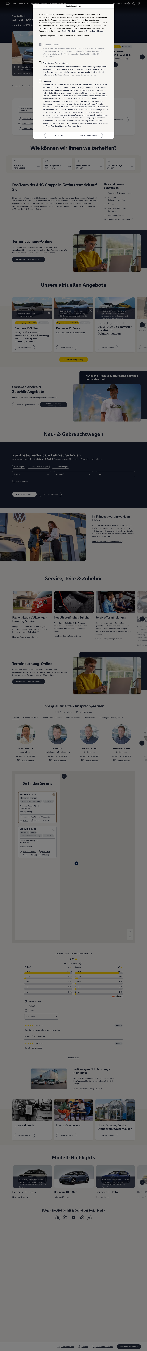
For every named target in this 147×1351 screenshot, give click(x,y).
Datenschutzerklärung (94, 31)
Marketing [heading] (47, 81)
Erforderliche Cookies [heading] (52, 45)
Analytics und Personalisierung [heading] (56, 63)
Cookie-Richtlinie (69, 31)
